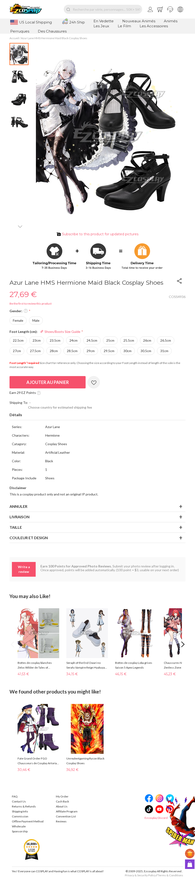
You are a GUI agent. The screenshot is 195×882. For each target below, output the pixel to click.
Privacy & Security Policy (140, 875)
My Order (62, 796)
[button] (170, 9)
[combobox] (103, 9)
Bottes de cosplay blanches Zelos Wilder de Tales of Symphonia (35, 665)
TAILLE (16, 527)
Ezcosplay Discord (156, 818)
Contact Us (19, 801)
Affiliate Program (67, 811)
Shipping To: (19, 403)
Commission (20, 816)
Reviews (61, 821)
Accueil (14, 38)
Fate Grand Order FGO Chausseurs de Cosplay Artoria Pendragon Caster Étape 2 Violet (38, 761)
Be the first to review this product (31, 303)
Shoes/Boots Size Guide (62, 332)
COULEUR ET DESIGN (29, 537)
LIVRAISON (19, 516)
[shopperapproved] (31, 849)
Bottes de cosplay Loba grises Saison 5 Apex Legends (133, 665)
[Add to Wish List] (94, 382)
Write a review (24, 569)
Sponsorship (20, 831)
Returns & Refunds (24, 806)
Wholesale (19, 826)
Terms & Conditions (170, 875)
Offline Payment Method (28, 821)
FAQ (15, 796)
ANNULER (18, 506)
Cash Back (62, 801)
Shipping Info (20, 811)
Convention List (66, 816)
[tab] (97, 415)
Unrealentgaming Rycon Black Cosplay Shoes (85, 761)
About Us (62, 806)
